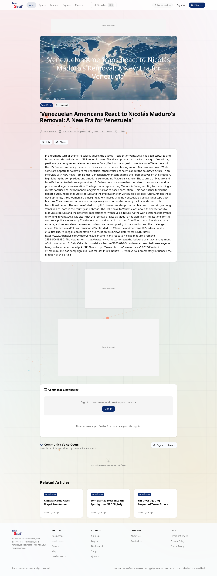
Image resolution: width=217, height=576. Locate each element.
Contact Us (136, 540)
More (78, 5)
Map (54, 551)
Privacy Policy (177, 540)
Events (55, 546)
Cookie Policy (177, 546)
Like (48, 142)
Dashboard (97, 546)
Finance (54, 5)
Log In (94, 540)
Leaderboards (59, 556)
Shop (94, 551)
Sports (42, 5)
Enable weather (164, 5)
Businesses (58, 535)
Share (63, 142)
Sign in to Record (166, 445)
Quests (95, 556)
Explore (67, 5)
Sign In (181, 5)
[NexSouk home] (17, 5)
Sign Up (95, 535)
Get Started (197, 5)
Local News (58, 540)
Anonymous (50, 131)
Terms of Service (179, 535)
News (31, 5)
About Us (136, 535)
